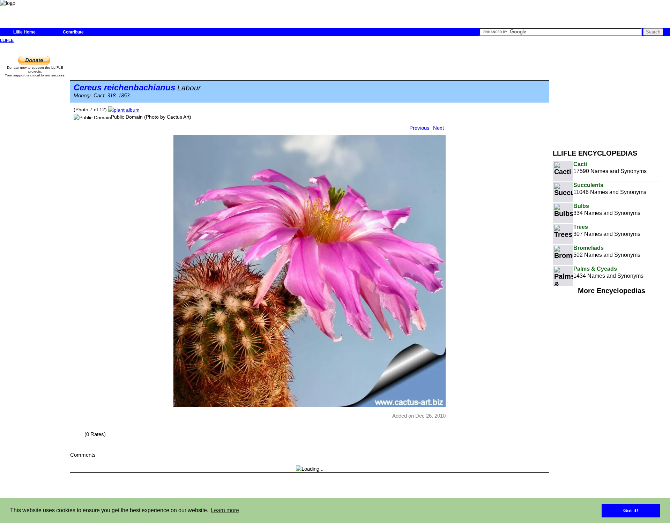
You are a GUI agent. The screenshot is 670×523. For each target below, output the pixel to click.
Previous (419, 128)
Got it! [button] (630, 510)
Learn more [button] (225, 510)
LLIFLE (7, 40)
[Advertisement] (611, 93)
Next (438, 128)
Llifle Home (24, 32)
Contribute (73, 32)
